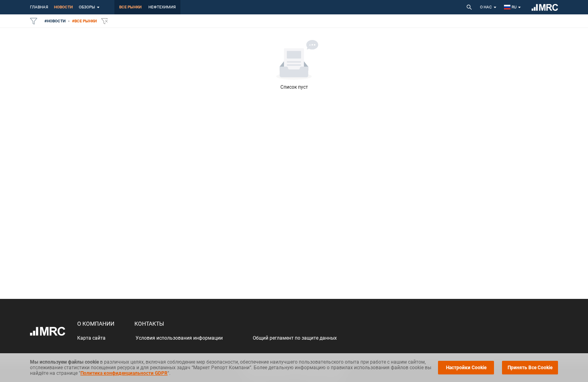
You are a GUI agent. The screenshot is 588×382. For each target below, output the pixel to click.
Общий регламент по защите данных (295, 338)
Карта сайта (91, 338)
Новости (63, 7)
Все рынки (130, 7)
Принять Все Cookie (530, 367)
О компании (95, 323)
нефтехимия (162, 7)
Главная (39, 7)
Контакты (149, 323)
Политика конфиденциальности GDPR (124, 373)
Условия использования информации (179, 338)
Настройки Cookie (466, 367)
